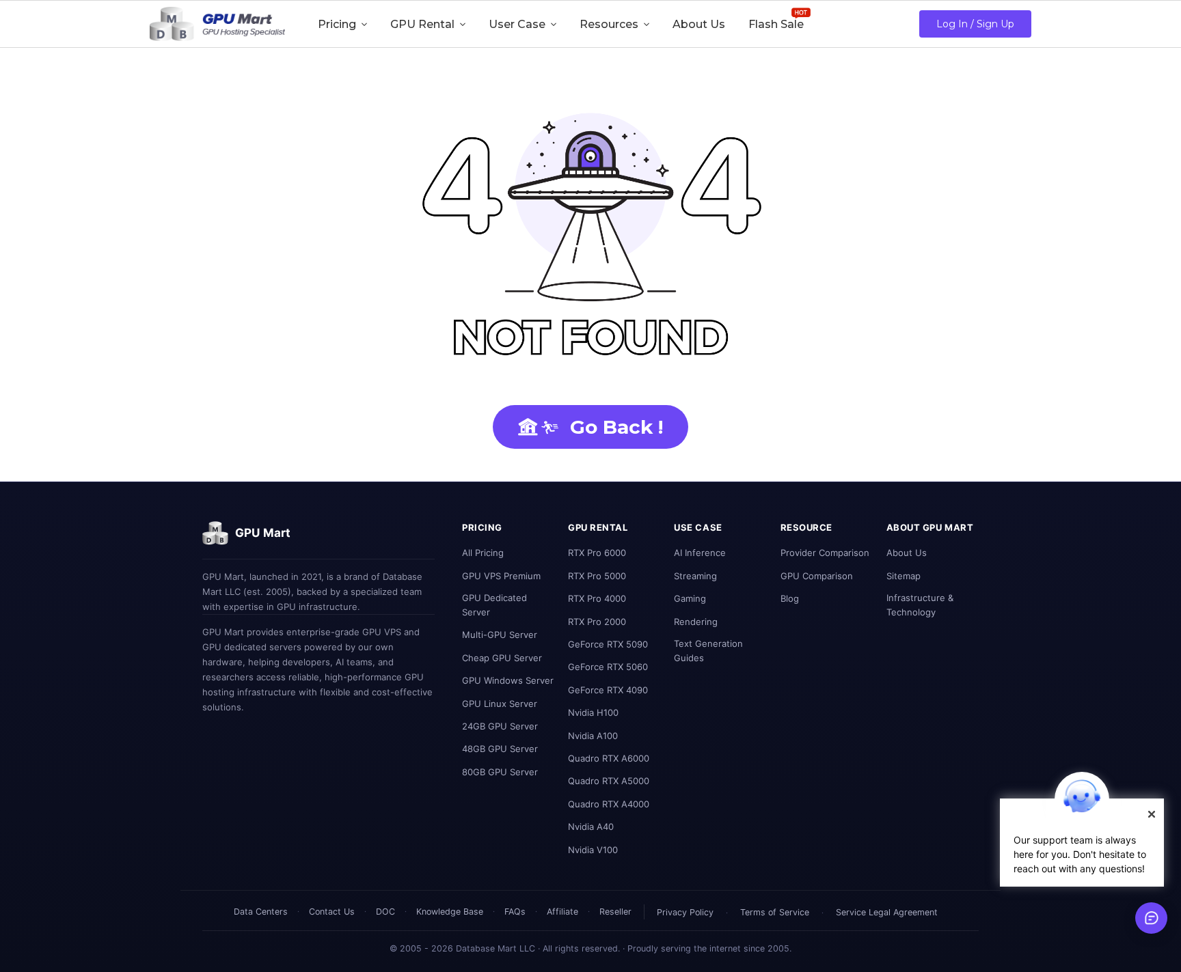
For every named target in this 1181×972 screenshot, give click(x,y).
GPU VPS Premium (501, 575)
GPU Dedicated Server (494, 604)
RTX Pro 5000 (597, 575)
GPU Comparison (816, 575)
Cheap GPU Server (502, 657)
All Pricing (483, 552)
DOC (385, 911)
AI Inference (700, 552)
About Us (906, 552)
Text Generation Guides (708, 650)
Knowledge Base (449, 911)
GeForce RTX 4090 (608, 689)
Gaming (690, 598)
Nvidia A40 (591, 826)
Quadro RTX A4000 (608, 804)
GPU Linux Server (499, 703)
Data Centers (261, 911)
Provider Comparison (824, 552)
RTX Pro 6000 (597, 552)
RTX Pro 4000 (597, 598)
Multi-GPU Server (499, 634)
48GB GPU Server (500, 748)
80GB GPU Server (500, 771)
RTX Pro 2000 (597, 621)
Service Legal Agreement (887, 912)
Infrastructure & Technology (919, 604)
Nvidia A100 (593, 735)
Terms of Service (774, 912)
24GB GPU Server (500, 726)
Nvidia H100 (593, 712)
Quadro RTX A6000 (608, 758)
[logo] (217, 24)
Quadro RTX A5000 (608, 780)
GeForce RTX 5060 (608, 666)
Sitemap (903, 575)
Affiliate (562, 911)
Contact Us (332, 911)
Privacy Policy (685, 912)
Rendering (696, 621)
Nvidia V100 (593, 849)
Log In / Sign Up (975, 24)
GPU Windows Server (508, 680)
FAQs (515, 911)
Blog (789, 598)
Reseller (615, 911)
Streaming (695, 575)
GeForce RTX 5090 (608, 644)
